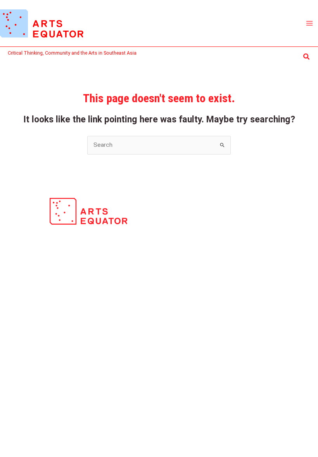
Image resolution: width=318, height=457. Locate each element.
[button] (306, 57)
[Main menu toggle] (309, 23)
